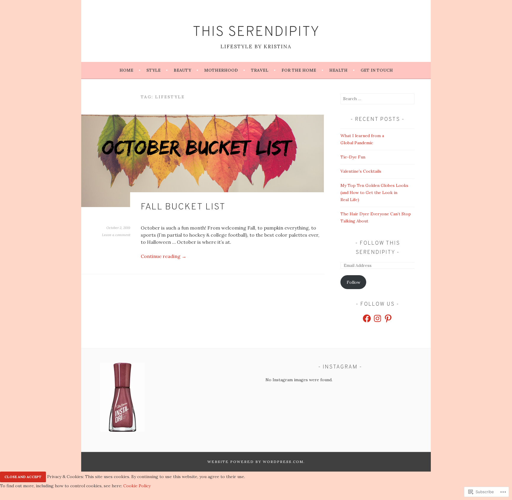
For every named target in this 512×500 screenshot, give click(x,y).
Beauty (182, 70)
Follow (353, 282)
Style (153, 70)
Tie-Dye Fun (352, 157)
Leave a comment (116, 235)
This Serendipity (256, 32)
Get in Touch (377, 70)
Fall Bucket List (183, 207)
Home (126, 70)
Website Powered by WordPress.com (255, 461)
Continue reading (163, 256)
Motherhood (221, 70)
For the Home (298, 70)
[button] (122, 398)
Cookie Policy (137, 485)
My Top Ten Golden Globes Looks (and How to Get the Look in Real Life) (374, 192)
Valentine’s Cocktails (360, 171)
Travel (259, 70)
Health (338, 70)
